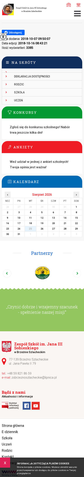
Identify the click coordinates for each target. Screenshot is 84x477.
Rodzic (19, 84)
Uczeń (18, 100)
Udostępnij (15, 32)
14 (65, 218)
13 (53, 218)
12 (42, 218)
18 (30, 223)
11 (30, 218)
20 (53, 223)
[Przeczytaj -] (42, 70)
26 (42, 228)
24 (19, 228)
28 (65, 228)
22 (76, 223)
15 (76, 218)
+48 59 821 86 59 (77, 4)
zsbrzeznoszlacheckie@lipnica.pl (70, 4)
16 (7, 223)
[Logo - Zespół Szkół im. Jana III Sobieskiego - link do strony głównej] (24, 9)
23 (7, 228)
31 (19, 234)
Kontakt (8, 457)
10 (19, 218)
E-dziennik (10, 432)
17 (19, 223)
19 (42, 223)
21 (65, 223)
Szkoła (19, 92)
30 (7, 234)
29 (76, 228)
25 (30, 228)
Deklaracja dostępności (32, 76)
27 (53, 228)
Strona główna (13, 426)
